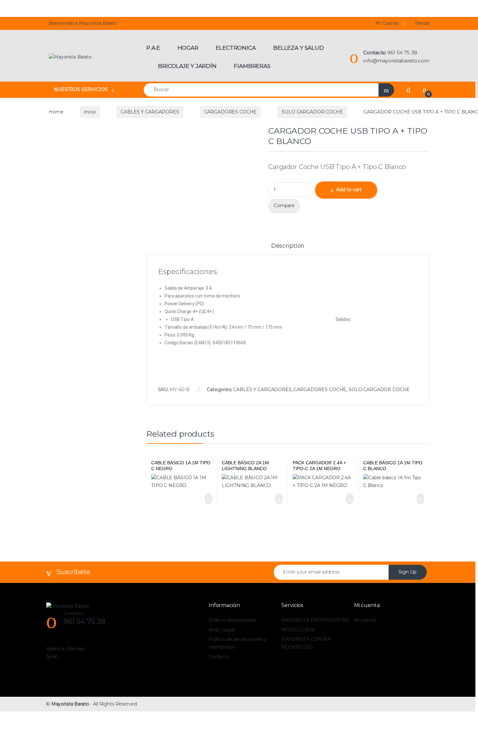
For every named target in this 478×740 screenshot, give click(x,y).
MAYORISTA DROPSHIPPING (315, 620)
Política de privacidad (232, 620)
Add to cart (349, 189)
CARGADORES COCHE (230, 112)
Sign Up (408, 572)
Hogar (188, 48)
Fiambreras (252, 66)
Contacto (219, 657)
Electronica (236, 48)
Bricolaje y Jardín (187, 66)
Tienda (422, 23)
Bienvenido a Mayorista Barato (83, 23)
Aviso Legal (221, 630)
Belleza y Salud (298, 48)
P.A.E (153, 48)
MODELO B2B (297, 630)
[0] (425, 89)
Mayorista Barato (70, 704)
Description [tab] (287, 246)
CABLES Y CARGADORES (150, 112)
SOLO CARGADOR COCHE (312, 112)
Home (56, 112)
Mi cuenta (365, 620)
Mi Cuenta (386, 23)
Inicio (90, 112)
